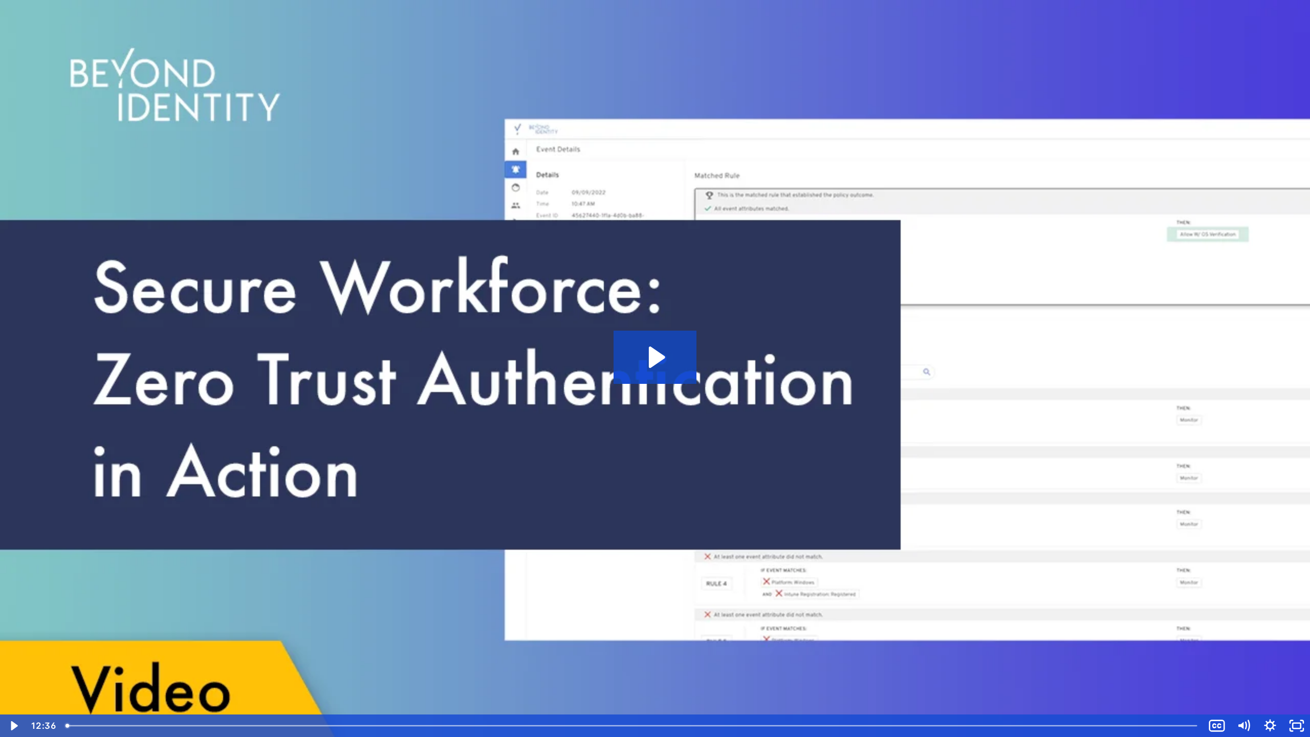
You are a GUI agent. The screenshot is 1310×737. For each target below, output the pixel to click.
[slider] (632, 725)
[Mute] (1243, 725)
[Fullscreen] (1296, 725)
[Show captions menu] (1217, 725)
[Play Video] (13, 725)
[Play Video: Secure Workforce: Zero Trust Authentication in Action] (655, 357)
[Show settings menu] (1270, 725)
